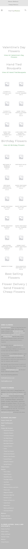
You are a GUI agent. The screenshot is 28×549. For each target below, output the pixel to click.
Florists (3, 469)
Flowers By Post (5, 515)
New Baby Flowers (9, 443)
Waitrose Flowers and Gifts (11, 487)
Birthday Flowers (8, 440)
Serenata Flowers (8, 510)
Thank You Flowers (9, 451)
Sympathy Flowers (8, 461)
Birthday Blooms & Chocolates (6, 187)
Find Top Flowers (6, 327)
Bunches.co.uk (7, 497)
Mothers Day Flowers (9, 456)
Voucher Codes (5, 536)
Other (5, 448)
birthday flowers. (7, 336)
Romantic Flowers (8, 433)
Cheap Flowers (5, 466)
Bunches (5, 394)
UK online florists (18, 331)
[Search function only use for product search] (25, 10)
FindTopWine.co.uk (6, 381)
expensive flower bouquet (17, 355)
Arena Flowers (5, 395)
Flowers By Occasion (7, 428)
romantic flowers (15, 334)
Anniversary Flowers (9, 453)
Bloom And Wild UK (9, 495)
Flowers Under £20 (6, 420)
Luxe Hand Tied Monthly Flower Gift (21, 133)
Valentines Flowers (9, 430)
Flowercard (7, 489)
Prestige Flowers (8, 479)
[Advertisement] (14, 29)
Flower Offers (5, 531)
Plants (3, 425)
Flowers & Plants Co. (9, 500)
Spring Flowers (8, 464)
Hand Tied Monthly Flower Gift (7, 133)
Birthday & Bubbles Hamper (7, 166)
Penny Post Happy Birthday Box (21, 247)
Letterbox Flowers (6, 518)
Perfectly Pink (6, 266)
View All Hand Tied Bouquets (14, 72)
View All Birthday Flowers (14, 145)
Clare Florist (7, 502)
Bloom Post (7, 505)
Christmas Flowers (9, 435)
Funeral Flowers (8, 459)
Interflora (10, 394)
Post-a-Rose (7, 471)
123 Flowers (7, 484)
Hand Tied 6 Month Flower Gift (21, 113)
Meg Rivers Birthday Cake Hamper (7, 247)
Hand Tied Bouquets (7, 423)
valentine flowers (5, 334)
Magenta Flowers (8, 492)
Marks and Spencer (19, 394)
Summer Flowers (8, 446)
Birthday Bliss (21, 164)
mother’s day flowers (19, 332)
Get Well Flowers (8, 438)
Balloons (3, 513)
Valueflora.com (8, 476)
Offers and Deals (5, 534)
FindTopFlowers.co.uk (12, 369)
